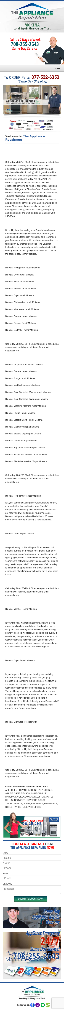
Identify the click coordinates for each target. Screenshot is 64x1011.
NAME (5, 852)
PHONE (6, 863)
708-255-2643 (25, 44)
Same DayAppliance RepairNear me (46, 916)
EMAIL (5, 873)
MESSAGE (7, 883)
